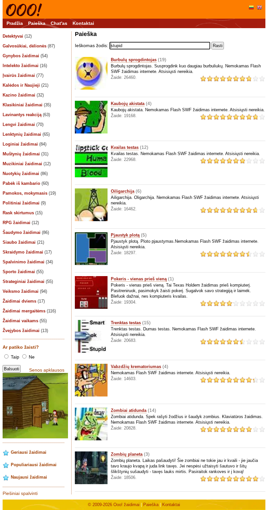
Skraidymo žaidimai (27, 252)
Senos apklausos (46, 370)
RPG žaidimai (21, 222)
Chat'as (59, 23)
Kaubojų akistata (127, 103)
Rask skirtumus (22, 212)
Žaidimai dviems (24, 301)
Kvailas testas (125, 147)
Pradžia (15, 23)
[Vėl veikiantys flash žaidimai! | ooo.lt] (24, 15)
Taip (15, 357)
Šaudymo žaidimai (26, 232)
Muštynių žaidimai (25, 153)
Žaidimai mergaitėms (29, 310)
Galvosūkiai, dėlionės (29, 46)
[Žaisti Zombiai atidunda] (91, 438)
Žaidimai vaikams (25, 320)
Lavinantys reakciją (26, 114)
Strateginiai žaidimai (28, 281)
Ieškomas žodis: (91, 45)
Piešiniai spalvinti (20, 493)
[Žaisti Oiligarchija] (91, 219)
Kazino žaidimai (23, 95)
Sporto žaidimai (23, 271)
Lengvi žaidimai (23, 124)
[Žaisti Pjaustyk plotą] (91, 263)
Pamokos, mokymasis (29, 193)
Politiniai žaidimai (24, 203)
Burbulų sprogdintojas (134, 59)
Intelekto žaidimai (25, 65)
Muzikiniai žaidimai (27, 163)
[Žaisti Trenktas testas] (91, 351)
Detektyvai (17, 36)
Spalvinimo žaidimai (28, 261)
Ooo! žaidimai (126, 504)
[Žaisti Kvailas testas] (91, 175)
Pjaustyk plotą (125, 235)
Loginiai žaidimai (24, 144)
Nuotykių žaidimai (25, 173)
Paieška (36, 23)
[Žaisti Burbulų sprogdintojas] (91, 88)
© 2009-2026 (100, 504)
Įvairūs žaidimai (23, 75)
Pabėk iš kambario (26, 183)
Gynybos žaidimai (25, 55)
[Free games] (259, 8)
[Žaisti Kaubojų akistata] (91, 132)
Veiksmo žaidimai (25, 291)
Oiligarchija (122, 191)
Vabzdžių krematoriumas (136, 366)
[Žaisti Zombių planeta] (91, 482)
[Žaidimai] (251, 8)
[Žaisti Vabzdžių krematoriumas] (91, 395)
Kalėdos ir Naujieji (25, 85)
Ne (31, 357)
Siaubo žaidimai (23, 242)
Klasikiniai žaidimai (27, 104)
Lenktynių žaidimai (26, 134)
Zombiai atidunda (128, 410)
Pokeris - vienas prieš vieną (139, 278)
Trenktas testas (126, 322)
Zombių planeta (126, 454)
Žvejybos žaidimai (25, 330)
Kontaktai (83, 23)
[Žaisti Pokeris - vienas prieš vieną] (91, 307)
